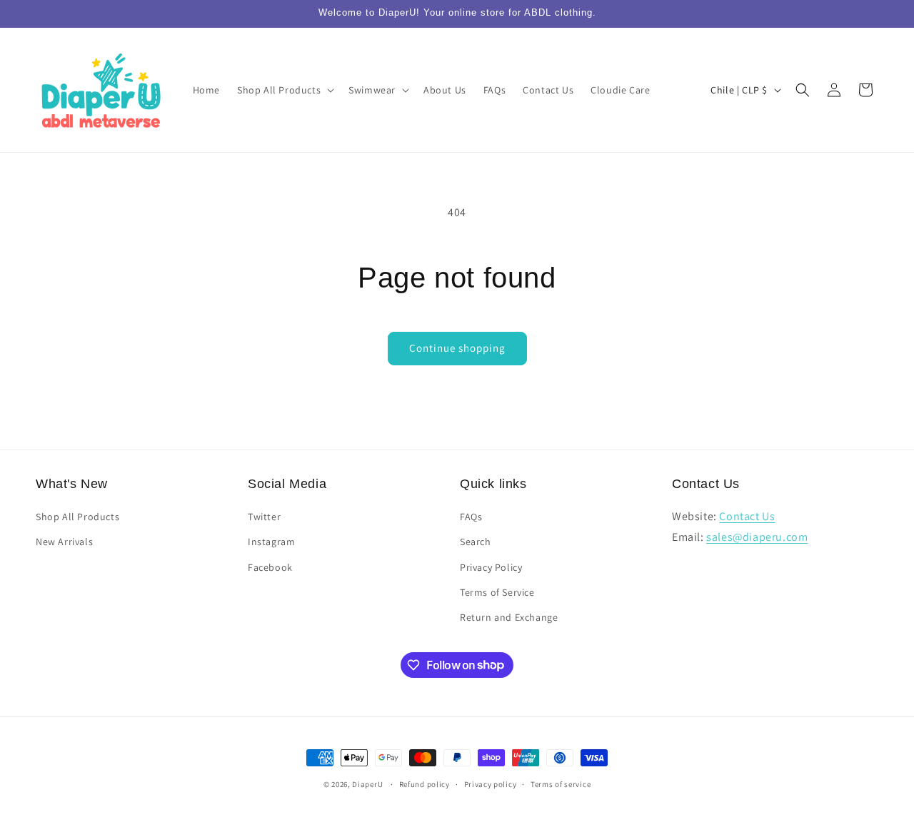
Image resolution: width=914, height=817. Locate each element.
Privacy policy (490, 783)
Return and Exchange (509, 617)
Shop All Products (77, 517)
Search (475, 542)
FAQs (471, 517)
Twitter (264, 517)
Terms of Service (497, 592)
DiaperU (367, 784)
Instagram (271, 542)
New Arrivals (64, 542)
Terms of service (561, 783)
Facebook (270, 567)
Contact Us (747, 516)
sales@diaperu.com (757, 536)
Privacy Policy (491, 567)
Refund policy (424, 783)
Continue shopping (457, 348)
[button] (284, 90)
